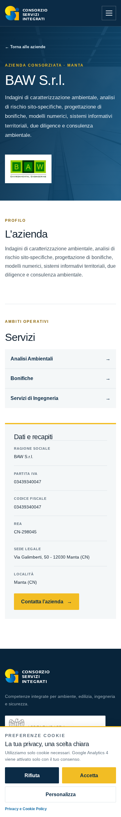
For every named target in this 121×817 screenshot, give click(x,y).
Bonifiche (61, 378)
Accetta (89, 775)
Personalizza (61, 794)
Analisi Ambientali (61, 358)
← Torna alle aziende (25, 46)
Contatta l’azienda (46, 601)
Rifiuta (32, 775)
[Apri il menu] (109, 13)
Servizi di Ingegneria (61, 398)
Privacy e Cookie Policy (26, 808)
